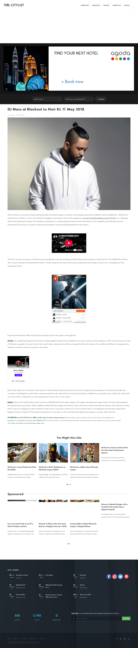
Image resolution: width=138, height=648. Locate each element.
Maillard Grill (20, 585)
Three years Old (85, 595)
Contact (24, 638)
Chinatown (19, 578)
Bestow (82, 585)
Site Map (42, 638)
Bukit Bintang (83, 588)
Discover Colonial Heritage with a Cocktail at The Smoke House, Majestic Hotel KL (114, 507)
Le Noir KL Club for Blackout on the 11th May (99, 218)
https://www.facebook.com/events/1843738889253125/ (28, 420)
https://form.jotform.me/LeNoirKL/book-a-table (26, 423)
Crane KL (83, 575)
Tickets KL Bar (20, 595)
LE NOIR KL (12, 417)
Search (101, 99)
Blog (9, 638)
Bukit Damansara (20, 588)
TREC (34, 418)
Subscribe (126, 618)
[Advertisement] (69, 27)
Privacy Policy (33, 638)
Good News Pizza (22, 575)
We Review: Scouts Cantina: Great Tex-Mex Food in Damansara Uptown (114, 450)
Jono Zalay (49, 575)
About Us (16, 638)
